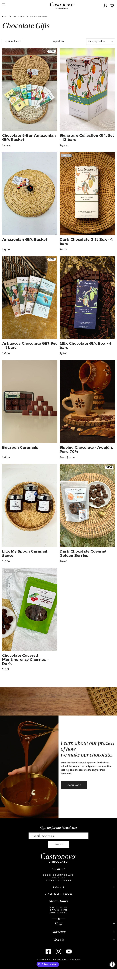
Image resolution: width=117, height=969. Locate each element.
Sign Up (58, 844)
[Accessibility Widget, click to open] (112, 964)
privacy (63, 959)
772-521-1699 (58, 893)
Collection (19, 16)
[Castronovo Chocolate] (57, 5)
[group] (29, 767)
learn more (73, 785)
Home (5, 16)
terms (76, 959)
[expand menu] (4, 5)
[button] (112, 6)
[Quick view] (52, 127)
